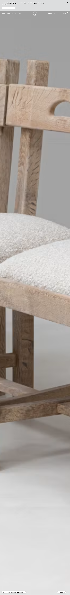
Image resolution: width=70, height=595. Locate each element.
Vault (20, 13)
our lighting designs (8, 8)
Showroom (50, 13)
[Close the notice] (67, 2)
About (55, 13)
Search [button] (64, 13)
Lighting (15, 13)
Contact (59, 13)
